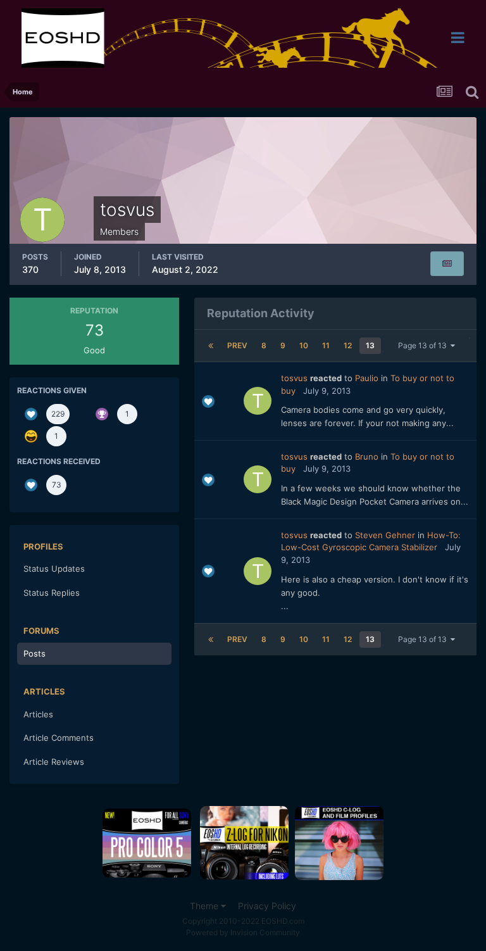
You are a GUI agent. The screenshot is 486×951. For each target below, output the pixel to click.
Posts (34, 653)
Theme (205, 905)
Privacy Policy (267, 905)
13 (370, 345)
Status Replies (51, 593)
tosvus (294, 378)
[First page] (211, 345)
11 (326, 345)
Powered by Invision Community (243, 932)
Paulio (366, 378)
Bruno (366, 456)
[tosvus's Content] (447, 263)
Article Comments (58, 738)
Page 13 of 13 (424, 345)
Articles (38, 714)
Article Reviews (53, 762)
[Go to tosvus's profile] (257, 401)
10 (303, 345)
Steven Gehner (385, 535)
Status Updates (54, 569)
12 (348, 345)
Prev (237, 345)
